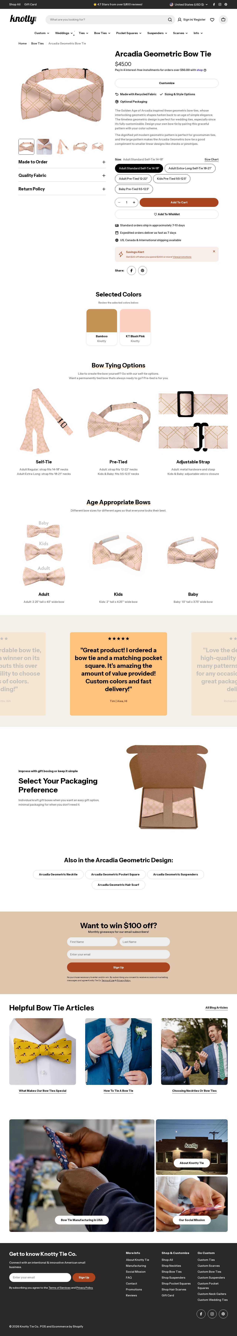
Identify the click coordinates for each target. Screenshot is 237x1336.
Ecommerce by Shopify (67, 1326)
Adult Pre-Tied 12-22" (133, 178)
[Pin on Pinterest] (142, 270)
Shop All (15, 4)
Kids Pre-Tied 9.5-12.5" (171, 178)
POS (43, 1326)
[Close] (214, 251)
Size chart (211, 159)
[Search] (170, 19)
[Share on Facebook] (131, 270)
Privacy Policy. (84, 1287)
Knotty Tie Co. (29, 1326)
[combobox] (110, 19)
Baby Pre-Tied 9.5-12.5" (134, 189)
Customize (167, 83)
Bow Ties (37, 43)
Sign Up (118, 967)
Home (23, 43)
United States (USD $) (189, 4)
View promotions (182, 256)
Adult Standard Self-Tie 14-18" (139, 168)
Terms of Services (60, 1287)
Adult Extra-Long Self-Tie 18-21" (190, 168)
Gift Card (30, 4)
